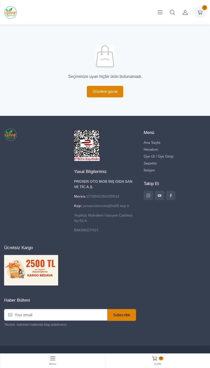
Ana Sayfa (152, 142)
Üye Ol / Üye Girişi (158, 156)
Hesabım (151, 149)
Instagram (148, 195)
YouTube (159, 195)
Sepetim (150, 163)
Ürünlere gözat (105, 91)
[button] (172, 12)
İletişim (149, 170)
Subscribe (121, 315)
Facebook (170, 195)
